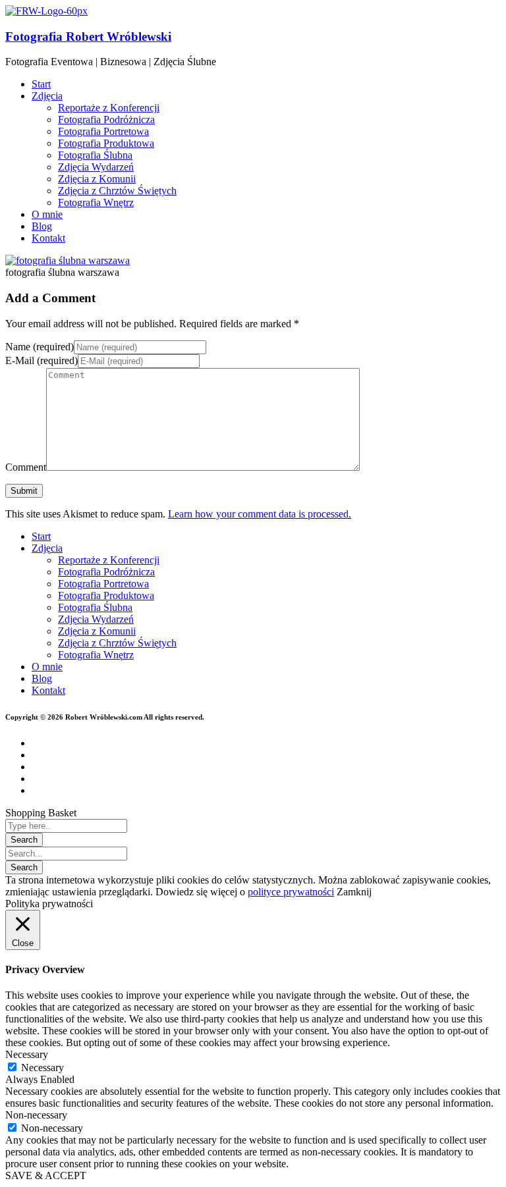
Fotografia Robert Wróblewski (88, 36)
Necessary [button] (26, 1054)
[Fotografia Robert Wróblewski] (46, 10)
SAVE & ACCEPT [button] (45, 1175)
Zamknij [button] (354, 891)
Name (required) (39, 346)
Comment (25, 467)
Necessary (42, 1067)
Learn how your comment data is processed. (259, 513)
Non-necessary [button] (36, 1115)
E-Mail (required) (41, 360)
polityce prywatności (291, 891)
